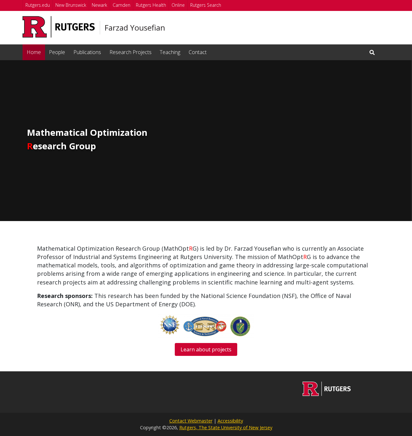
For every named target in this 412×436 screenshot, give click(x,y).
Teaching (170, 52)
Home (34, 52)
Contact (198, 52)
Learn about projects (206, 349)
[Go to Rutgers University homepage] (59, 27)
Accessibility (230, 421)
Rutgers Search (205, 5)
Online (178, 5)
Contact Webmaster (190, 421)
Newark (99, 5)
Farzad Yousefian (135, 27)
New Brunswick (70, 5)
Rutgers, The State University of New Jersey (225, 427)
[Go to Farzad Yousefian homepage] (327, 394)
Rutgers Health (151, 5)
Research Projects (130, 52)
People (57, 52)
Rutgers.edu (37, 5)
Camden (121, 5)
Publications (87, 52)
